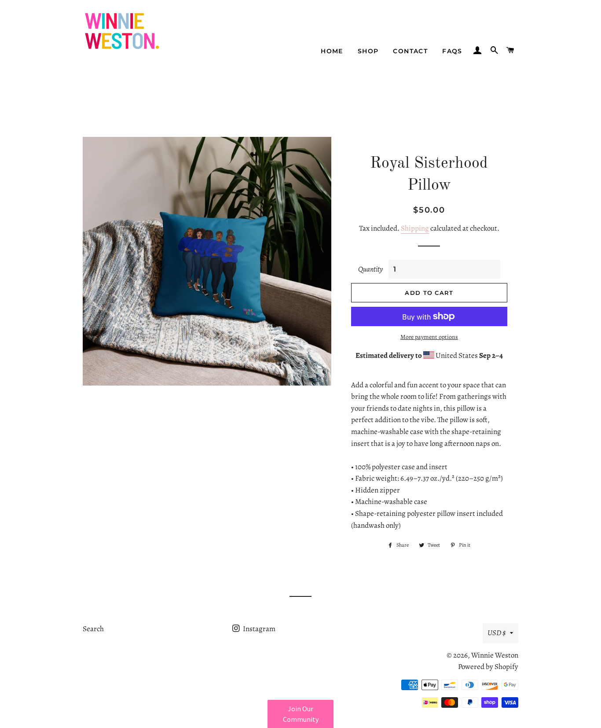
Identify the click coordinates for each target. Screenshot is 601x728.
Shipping (415, 228)
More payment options (429, 337)
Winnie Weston (494, 655)
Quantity (370, 269)
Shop (368, 51)
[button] (300, 714)
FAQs (452, 51)
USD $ (496, 633)
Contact (410, 51)
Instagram (258, 629)
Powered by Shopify (488, 667)
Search (93, 629)
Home (332, 51)
